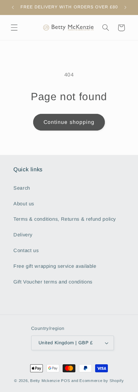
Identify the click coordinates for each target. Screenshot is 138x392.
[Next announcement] (125, 7)
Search (21, 188)
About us (23, 203)
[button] (14, 27)
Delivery (22, 234)
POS (65, 381)
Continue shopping (69, 122)
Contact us (26, 250)
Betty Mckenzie (45, 381)
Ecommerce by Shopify (101, 381)
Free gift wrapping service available (54, 266)
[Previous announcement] (12, 7)
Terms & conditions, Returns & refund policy (64, 219)
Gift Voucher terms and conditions (52, 281)
